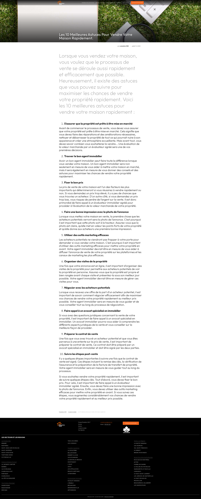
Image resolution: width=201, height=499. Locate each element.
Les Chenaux (72, 443)
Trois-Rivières (73, 441)
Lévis (69, 466)
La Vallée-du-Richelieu (142, 466)
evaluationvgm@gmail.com (106, 422)
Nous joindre (126, 2)
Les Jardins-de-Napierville (143, 476)
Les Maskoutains (140, 485)
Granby (4, 443)
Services (97, 2)
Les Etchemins (73, 457)
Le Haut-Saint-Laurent (142, 473)
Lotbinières (72, 473)
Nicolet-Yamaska (74, 480)
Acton (136, 462)
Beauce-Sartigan (74, 471)
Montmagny (72, 462)
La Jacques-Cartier (8, 464)
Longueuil (137, 471)
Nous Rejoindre (81, 430)
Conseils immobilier (72, 412)
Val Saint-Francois (141, 448)
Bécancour (72, 485)
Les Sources (138, 445)
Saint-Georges (7, 450)
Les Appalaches (73, 469)
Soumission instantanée (137, 2)
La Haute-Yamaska (140, 443)
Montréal (5, 445)
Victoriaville (6, 457)
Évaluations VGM (62, 412)
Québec (4, 466)
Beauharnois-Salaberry (142, 483)
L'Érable (71, 483)
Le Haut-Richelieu (140, 478)
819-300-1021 (107, 424)
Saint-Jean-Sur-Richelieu (10, 448)
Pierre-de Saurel (140, 464)
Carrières (118, 2)
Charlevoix (6, 476)
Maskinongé (6, 487)
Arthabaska (72, 490)
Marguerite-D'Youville (142, 469)
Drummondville (73, 487)
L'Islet (70, 464)
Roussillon (138, 480)
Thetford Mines (7, 455)
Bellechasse (72, 452)
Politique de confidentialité (108, 496)
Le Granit (137, 450)
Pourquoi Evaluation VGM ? (88, 2)
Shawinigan (6, 485)
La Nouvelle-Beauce (75, 459)
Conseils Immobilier (110, 2)
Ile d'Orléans (6, 469)
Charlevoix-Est (7, 471)
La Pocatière (72, 450)
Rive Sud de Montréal (141, 459)
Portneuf (5, 473)
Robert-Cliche (73, 455)
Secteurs (102, 2)
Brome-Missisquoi (140, 452)
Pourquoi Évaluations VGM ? (84, 422)
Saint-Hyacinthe (7, 452)
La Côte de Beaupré (8, 478)
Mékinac (4, 490)
